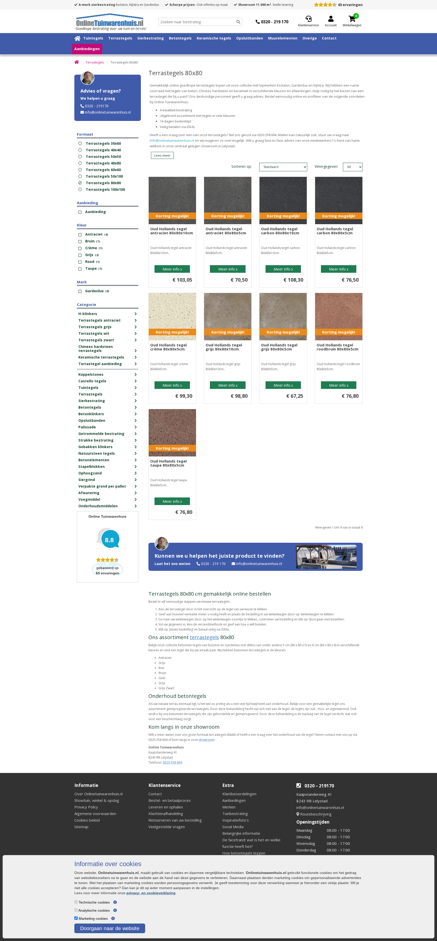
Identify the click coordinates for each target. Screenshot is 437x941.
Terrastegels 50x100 (104, 176)
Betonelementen (93, 459)
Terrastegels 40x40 (103, 150)
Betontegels (180, 38)
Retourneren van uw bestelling (175, 820)
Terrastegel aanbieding (100, 363)
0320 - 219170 (96, 105)
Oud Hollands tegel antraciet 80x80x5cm (226, 231)
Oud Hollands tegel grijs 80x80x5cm (279, 347)
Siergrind (86, 479)
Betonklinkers (91, 413)
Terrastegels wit (93, 333)
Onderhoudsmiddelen (98, 506)
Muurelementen (282, 38)
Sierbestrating (150, 38)
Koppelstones (90, 374)
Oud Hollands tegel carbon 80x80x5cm (335, 231)
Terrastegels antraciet (99, 320)
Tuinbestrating (235, 813)
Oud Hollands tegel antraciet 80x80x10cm (171, 231)
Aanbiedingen (87, 48)
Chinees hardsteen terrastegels (95, 348)
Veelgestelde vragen (166, 826)
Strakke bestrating (96, 440)
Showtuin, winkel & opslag (96, 800)
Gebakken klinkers (95, 446)
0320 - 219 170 (213, 563)
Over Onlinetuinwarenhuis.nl (98, 793)
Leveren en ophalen (165, 806)
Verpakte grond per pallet (102, 486)
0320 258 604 (172, 762)
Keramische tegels (214, 38)
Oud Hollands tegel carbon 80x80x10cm (280, 231)
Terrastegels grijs (95, 326)
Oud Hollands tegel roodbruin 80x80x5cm (337, 347)
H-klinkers (87, 313)
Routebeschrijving (315, 814)
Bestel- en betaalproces (169, 800)
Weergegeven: (320, 166)
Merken (228, 806)
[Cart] (352, 19)
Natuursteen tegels (96, 453)
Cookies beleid (87, 820)
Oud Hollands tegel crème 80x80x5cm (168, 347)
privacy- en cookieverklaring (151, 893)
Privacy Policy (86, 806)
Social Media (233, 826)
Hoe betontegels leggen (243, 852)
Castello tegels (92, 381)
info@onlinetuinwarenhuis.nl (108, 112)
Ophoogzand (90, 473)
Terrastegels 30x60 (103, 143)
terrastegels (204, 637)
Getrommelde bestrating (101, 433)
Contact (329, 38)
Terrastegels (120, 38)
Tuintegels (93, 38)
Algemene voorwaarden (95, 813)
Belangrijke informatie (241, 833)
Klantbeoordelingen (239, 793)
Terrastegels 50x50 (103, 156)
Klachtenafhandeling (165, 813)
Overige (309, 38)
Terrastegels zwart (96, 340)
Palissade (87, 427)
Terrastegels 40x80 (103, 163)
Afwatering (88, 492)
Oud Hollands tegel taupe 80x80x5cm (168, 463)
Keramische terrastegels (101, 357)
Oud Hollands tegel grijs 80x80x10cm (224, 347)
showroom (206, 740)
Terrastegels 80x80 (103, 182)
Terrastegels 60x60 (103, 169)
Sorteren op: (241, 166)
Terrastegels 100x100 (105, 189)
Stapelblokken (91, 466)
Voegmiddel (89, 499)
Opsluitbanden (249, 38)
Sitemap (81, 826)
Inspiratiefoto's (235, 820)
